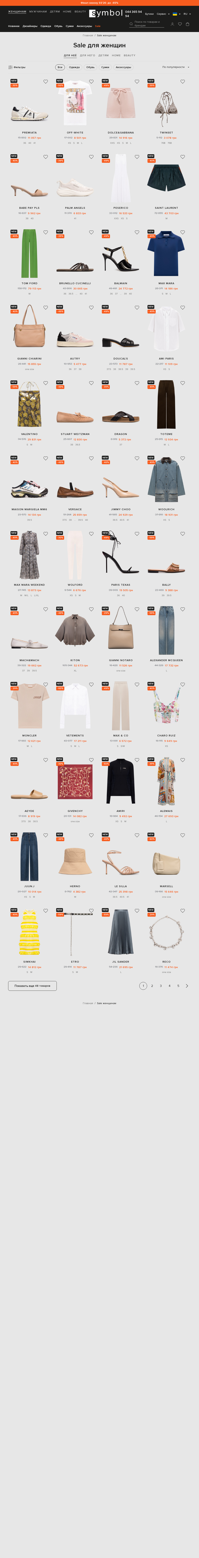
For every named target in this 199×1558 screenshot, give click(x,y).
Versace (75, 509)
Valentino (29, 434)
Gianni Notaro (121, 660)
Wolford (75, 584)
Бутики (149, 14)
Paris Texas (120, 584)
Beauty (80, 11)
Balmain (120, 283)
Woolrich (166, 509)
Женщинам (17, 11)
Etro (75, 961)
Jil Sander (120, 961)
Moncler (29, 735)
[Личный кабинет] (172, 24)
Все (60, 67)
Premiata (29, 132)
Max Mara (166, 283)
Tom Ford (30, 283)
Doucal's (120, 358)
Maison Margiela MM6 (29, 509)
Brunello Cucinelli (75, 283)
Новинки (13, 26)
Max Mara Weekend (29, 584)
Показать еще (32, 986)
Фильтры (19, 67)
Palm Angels (75, 208)
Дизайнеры (30, 26)
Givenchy (75, 811)
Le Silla (121, 886)
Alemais (166, 811)
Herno (75, 886)
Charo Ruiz (166, 735)
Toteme (166, 434)
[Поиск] (131, 24)
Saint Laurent (166, 208)
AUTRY (75, 358)
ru (185, 14)
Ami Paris (166, 358)
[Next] (187, 986)
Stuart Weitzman (75, 434)
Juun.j (29, 886)
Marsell (166, 886)
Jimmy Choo (121, 509)
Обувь (58, 26)
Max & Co (120, 735)
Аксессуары (84, 26)
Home (67, 11)
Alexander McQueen (166, 660)
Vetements (75, 735)
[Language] (177, 15)
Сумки (70, 26)
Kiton (75, 660)
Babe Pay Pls (29, 208)
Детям (55, 11)
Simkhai (29, 961)
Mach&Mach (29, 660)
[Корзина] (187, 24)
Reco (166, 961)
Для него (87, 55)
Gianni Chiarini (29, 358)
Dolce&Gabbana (121, 132)
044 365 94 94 (133, 14)
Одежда (45, 26)
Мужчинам (38, 11)
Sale (97, 26)
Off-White (75, 132)
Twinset (166, 132)
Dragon (120, 434)
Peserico (120, 208)
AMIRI (121, 811)
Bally (166, 584)
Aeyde (29, 811)
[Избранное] (180, 24)
